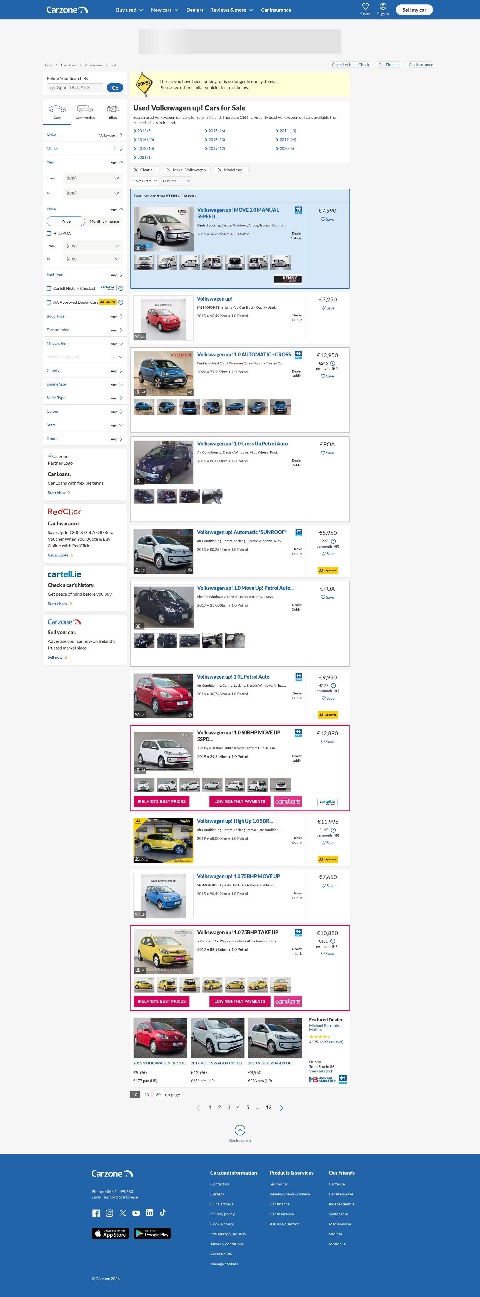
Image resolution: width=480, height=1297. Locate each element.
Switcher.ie (338, 1214)
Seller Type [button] (82, 397)
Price (66, 221)
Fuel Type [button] (82, 274)
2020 (287, 148)
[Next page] (281, 1107)
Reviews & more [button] (228, 10)
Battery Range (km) (82, 356)
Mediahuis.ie (340, 1224)
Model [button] (82, 148)
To (48, 193)
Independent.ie (341, 1204)
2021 (145, 157)
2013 (217, 130)
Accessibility (221, 1253)
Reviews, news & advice (290, 1194)
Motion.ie (337, 1243)
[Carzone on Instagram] (109, 1216)
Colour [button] (82, 411)
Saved (365, 13)
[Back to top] (240, 1130)
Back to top (240, 1140)
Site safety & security (228, 1233)
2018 (146, 148)
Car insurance (276, 10)
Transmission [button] (82, 329)
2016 (217, 139)
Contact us (219, 1184)
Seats (82, 424)
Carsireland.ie (341, 1194)
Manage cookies (224, 1263)
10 (135, 1094)
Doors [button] (82, 438)
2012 (145, 130)
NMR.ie (335, 1233)
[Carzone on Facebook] (96, 1216)
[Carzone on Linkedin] (149, 1216)
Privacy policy (222, 1214)
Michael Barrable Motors (324, 1027)
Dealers (195, 10)
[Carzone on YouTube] (136, 1216)
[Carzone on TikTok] (162, 1216)
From (51, 178)
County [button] (82, 370)
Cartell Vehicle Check (350, 64)
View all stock (321, 1071)
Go (115, 88)
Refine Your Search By (67, 78)
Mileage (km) (82, 343)
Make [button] (82, 134)
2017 (288, 139)
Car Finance (389, 64)
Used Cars (68, 65)
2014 (288, 130)
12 (268, 1107)
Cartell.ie (337, 1184)
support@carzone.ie (120, 1197)
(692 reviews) (331, 1041)
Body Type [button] (82, 316)
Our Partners (221, 1204)
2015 (146, 139)
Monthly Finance (104, 221)
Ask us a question (284, 1224)
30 (158, 1094)
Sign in (383, 13)
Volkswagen (93, 65)
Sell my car (414, 10)
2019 (217, 148)
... (257, 1107)
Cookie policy (222, 1224)
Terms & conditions (227, 1243)
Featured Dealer (326, 1019)
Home (47, 65)
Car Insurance (421, 64)
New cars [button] (161, 10)
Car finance (279, 1204)
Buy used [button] (126, 10)
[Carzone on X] (122, 1216)
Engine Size (82, 384)
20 (146, 1094)
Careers (217, 1194)
